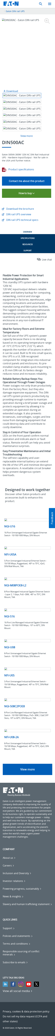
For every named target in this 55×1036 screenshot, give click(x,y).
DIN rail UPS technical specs (22, 220)
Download (12, 91)
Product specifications (21, 169)
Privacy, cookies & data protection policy (26, 1011)
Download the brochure (20, 208)
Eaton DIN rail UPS (15, 11)
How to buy (25, 193)
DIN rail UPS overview (18, 214)
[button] (52, 518)
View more (27, 769)
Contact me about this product (26, 181)
